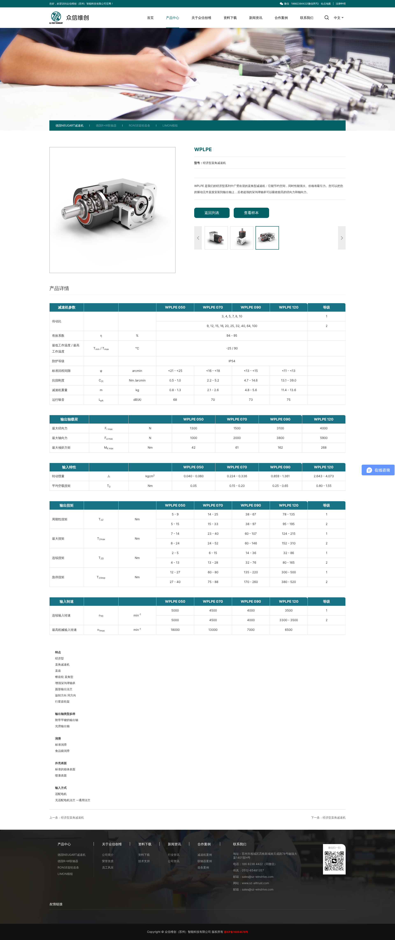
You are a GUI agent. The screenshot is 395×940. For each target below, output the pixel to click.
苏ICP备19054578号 (236, 931)
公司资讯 (173, 861)
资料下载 (230, 18)
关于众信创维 (201, 18)
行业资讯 (173, 854)
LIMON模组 (170, 125)
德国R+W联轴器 (106, 125)
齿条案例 (203, 867)
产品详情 (59, 288)
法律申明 (341, 3)
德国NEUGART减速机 (70, 125)
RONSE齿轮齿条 (139, 125)
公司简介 (108, 854)
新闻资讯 (255, 18)
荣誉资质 (108, 861)
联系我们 (306, 18)
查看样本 (251, 213)
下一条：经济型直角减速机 (328, 817)
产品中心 (172, 18)
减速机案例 (205, 854)
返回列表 (211, 213)
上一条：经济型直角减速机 (66, 817)
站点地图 (326, 3)
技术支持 (144, 861)
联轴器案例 (205, 861)
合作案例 (281, 18)
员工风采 (108, 867)
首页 (150, 18)
